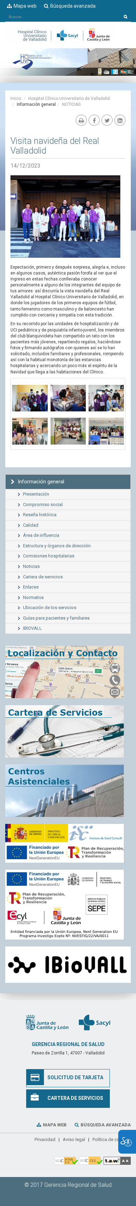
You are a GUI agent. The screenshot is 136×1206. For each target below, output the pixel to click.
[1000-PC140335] (68, 432)
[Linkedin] (120, 120)
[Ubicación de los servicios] (68, 791)
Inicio (15, 98)
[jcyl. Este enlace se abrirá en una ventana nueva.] (47, 1021)
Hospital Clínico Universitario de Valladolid (69, 98)
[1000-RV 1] (30, 432)
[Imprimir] (81, 120)
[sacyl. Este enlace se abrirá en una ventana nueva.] (94, 1021)
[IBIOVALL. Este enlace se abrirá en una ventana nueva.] (68, 964)
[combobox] (63, 17)
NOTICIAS (71, 104)
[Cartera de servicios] (68, 731)
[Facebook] (94, 120)
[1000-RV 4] (30, 399)
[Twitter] (107, 120)
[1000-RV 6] (106, 399)
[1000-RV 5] (68, 399)
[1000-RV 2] (106, 432)
